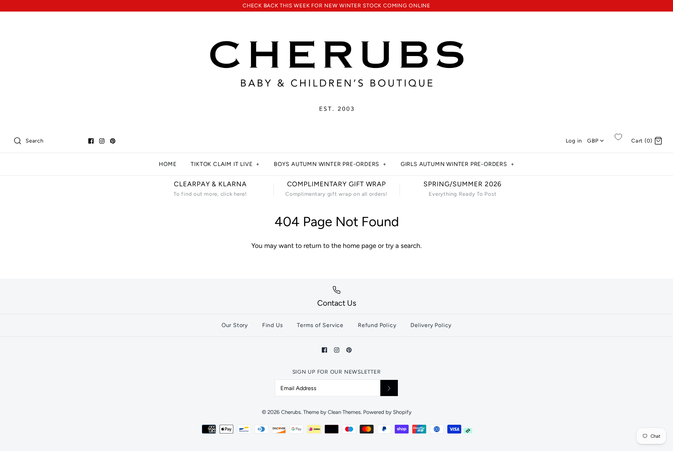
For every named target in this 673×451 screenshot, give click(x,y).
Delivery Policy (430, 325)
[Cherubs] (336, 24)
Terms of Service (320, 325)
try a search (403, 246)
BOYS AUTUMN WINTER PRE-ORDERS (330, 164)
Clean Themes (344, 412)
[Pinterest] (112, 141)
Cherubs (291, 412)
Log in (574, 141)
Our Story (235, 325)
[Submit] (389, 388)
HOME (167, 164)
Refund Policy (377, 325)
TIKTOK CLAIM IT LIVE (225, 164)
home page (359, 246)
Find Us (272, 325)
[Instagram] (101, 141)
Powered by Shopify (387, 412)
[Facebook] (91, 141)
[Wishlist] (618, 136)
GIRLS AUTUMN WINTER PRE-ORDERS (458, 164)
